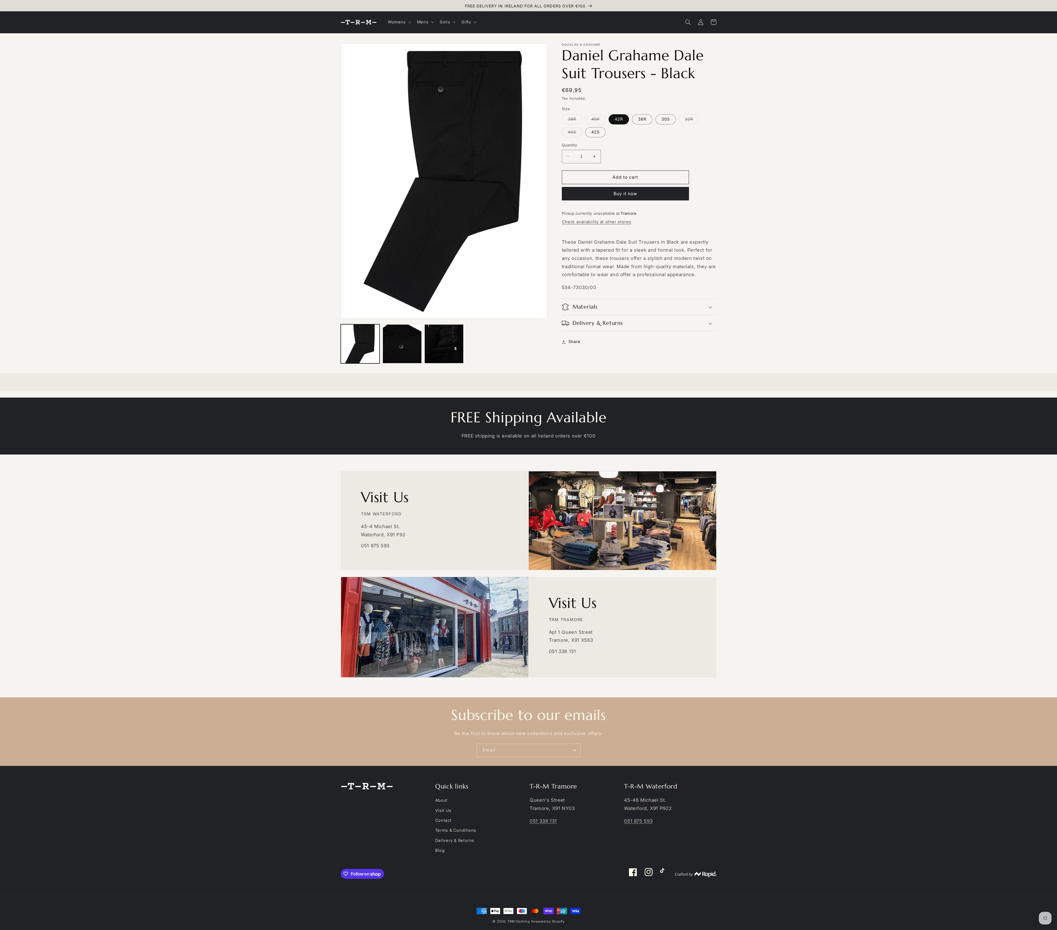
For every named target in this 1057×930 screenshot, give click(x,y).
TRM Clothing (518, 921)
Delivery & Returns (454, 840)
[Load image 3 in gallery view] (444, 343)
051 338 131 (543, 821)
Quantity (569, 145)
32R (692, 120)
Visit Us (443, 810)
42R (619, 119)
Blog (440, 850)
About (441, 800)
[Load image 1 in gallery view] (360, 343)
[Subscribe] (574, 750)
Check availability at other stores (596, 221)
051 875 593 (638, 821)
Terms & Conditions (455, 830)
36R (642, 119)
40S (575, 133)
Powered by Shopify (548, 921)
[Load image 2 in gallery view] (402, 343)
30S (665, 119)
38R (575, 120)
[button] (398, 22)
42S (595, 132)
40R (598, 120)
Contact (443, 820)
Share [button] (574, 341)
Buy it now (626, 193)
